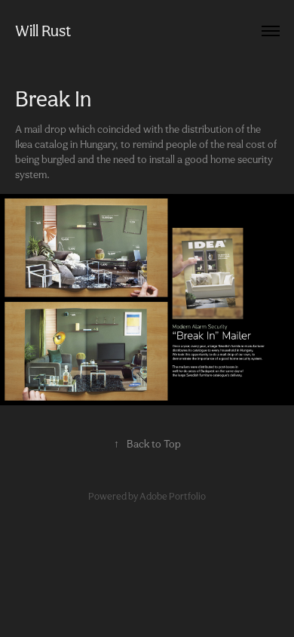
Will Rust (43, 30)
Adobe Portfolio (172, 496)
